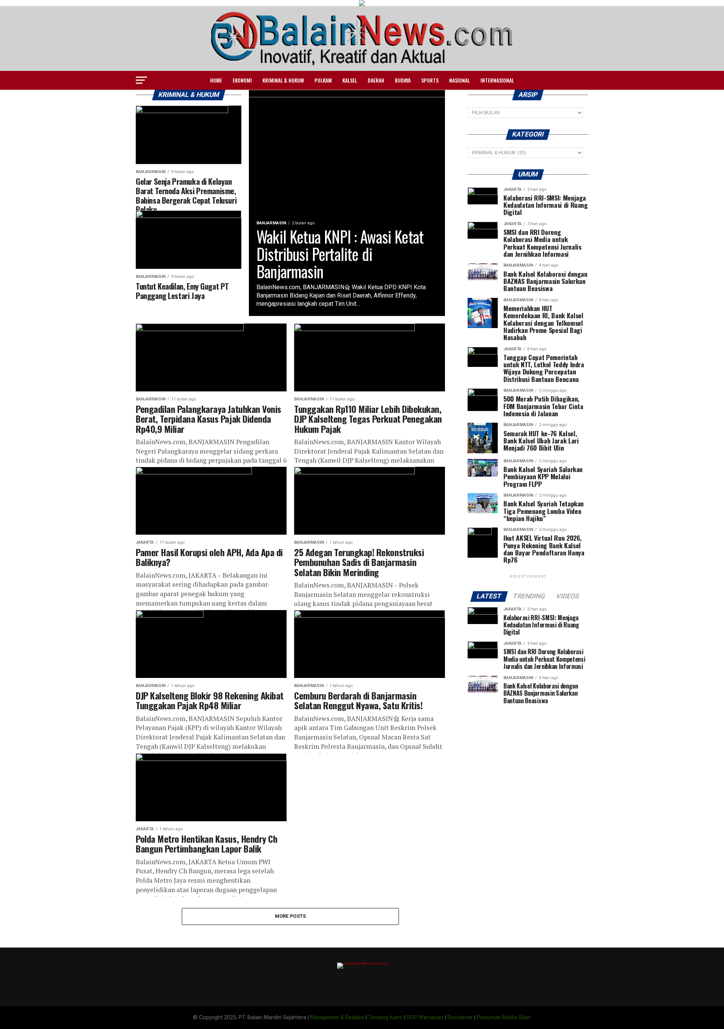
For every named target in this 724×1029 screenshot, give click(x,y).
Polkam (323, 80)
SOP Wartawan (424, 1017)
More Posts (290, 916)
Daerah (376, 80)
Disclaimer (460, 1017)
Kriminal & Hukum (283, 80)
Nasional (459, 80)
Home (216, 80)
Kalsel (349, 80)
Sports (430, 80)
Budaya (403, 80)
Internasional (497, 80)
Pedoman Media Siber (504, 1017)
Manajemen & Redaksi (337, 1017)
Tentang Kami (385, 1017)
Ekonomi (242, 80)
